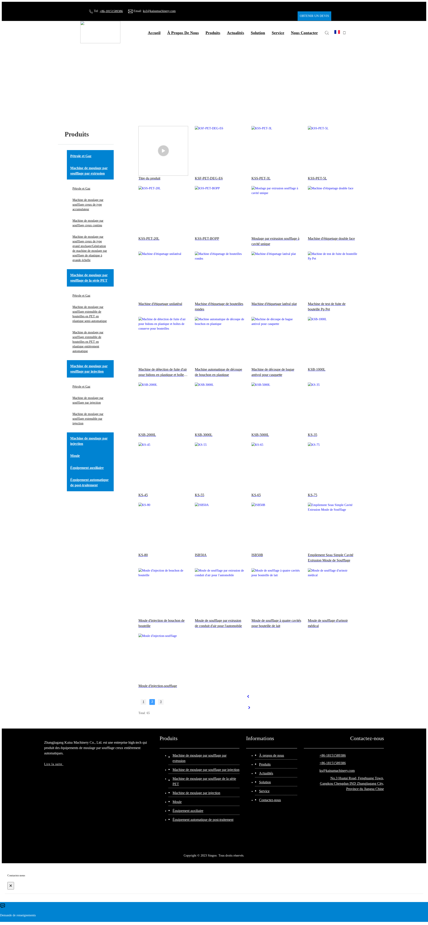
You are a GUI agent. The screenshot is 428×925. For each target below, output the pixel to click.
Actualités (266, 773)
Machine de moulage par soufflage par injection (206, 770)
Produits (213, 33)
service (278, 33)
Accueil (154, 33)
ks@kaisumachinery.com (337, 770)
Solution (265, 782)
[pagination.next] (249, 707)
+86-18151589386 (111, 11)
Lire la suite (53, 764)
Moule (177, 802)
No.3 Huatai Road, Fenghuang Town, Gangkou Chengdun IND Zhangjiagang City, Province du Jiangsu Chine (352, 783)
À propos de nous (271, 755)
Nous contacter (304, 33)
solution (258, 33)
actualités (235, 33)
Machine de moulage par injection (196, 793)
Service (264, 791)
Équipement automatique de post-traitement (203, 820)
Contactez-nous (270, 800)
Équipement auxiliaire (188, 811)
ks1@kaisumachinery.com (159, 11)
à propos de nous (183, 33)
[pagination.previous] (248, 696)
